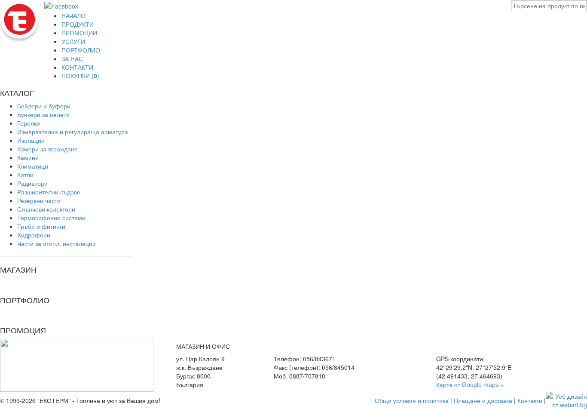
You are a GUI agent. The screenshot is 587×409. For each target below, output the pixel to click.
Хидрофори (33, 235)
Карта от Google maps (467, 384)
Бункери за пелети (43, 114)
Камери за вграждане (47, 149)
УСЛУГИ (73, 41)
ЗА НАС (72, 58)
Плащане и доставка (483, 400)
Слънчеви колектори (46, 209)
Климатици (32, 166)
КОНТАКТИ (77, 67)
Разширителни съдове (48, 192)
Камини (28, 157)
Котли (25, 174)
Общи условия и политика (412, 400)
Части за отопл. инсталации (56, 243)
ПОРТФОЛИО (80, 50)
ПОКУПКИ (80, 75)
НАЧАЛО (73, 15)
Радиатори (32, 183)
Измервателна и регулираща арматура (72, 131)
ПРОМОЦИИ (79, 32)
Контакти (529, 400)
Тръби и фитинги (41, 226)
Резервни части (39, 200)
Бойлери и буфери (43, 105)
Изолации (31, 140)
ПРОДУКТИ (77, 24)
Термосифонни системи (51, 217)
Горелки (28, 123)
